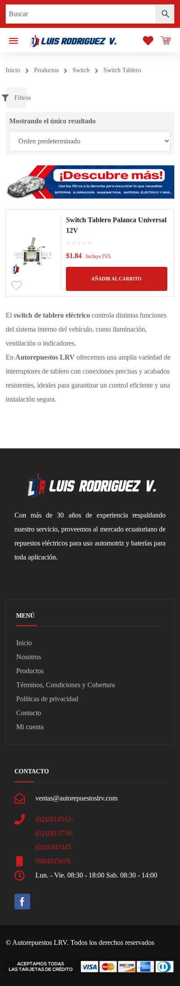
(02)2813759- (54, 833)
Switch (81, 70)
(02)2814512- (54, 819)
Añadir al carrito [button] (116, 278)
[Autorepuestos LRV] (73, 40)
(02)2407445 (53, 847)
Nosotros (28, 657)
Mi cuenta (30, 727)
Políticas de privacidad (47, 699)
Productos (46, 70)
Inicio (13, 70)
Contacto (28, 713)
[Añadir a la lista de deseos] (16, 285)
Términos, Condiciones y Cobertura (65, 685)
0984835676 (52, 861)
